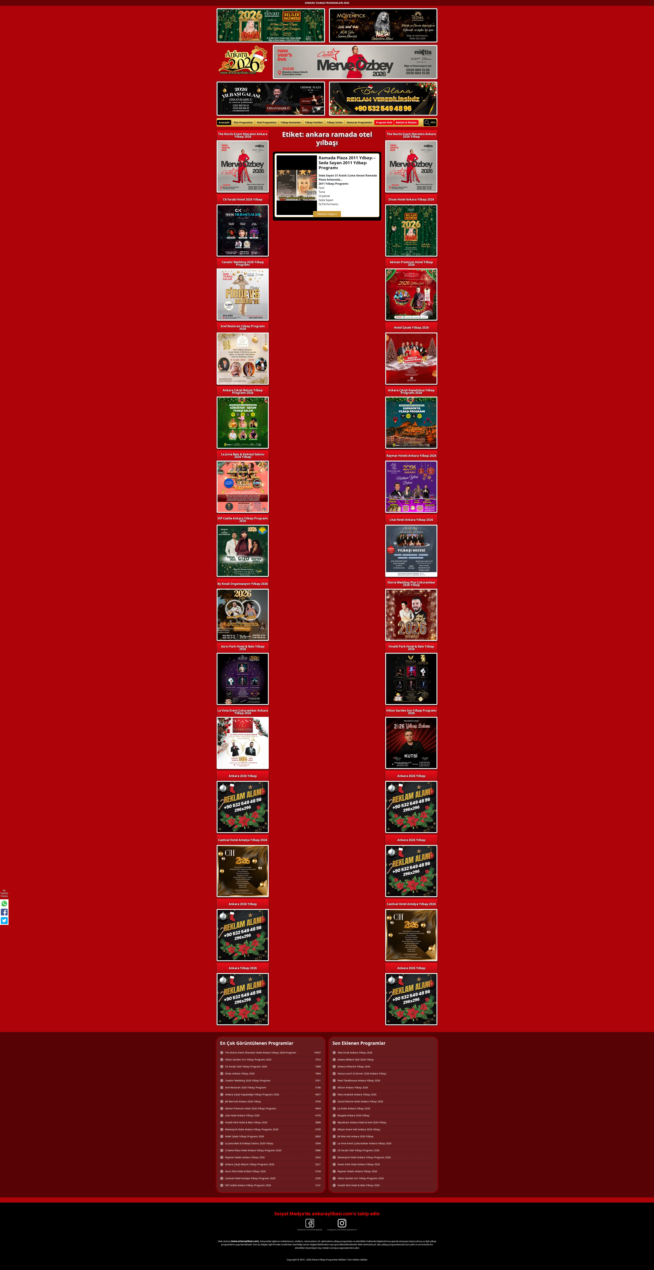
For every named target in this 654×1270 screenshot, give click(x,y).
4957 (318, 1094)
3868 (318, 1122)
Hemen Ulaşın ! (327, 214)
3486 (318, 1150)
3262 (318, 1157)
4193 (318, 1115)
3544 (318, 1143)
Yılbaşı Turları (335, 122)
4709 (318, 1101)
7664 (318, 1073)
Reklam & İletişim (406, 122)
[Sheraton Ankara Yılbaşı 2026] (355, 62)
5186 (318, 1087)
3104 (318, 1171)
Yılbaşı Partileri (314, 122)
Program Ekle (384, 122)
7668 (318, 1066)
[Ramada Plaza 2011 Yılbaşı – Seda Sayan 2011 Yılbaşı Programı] (297, 185)
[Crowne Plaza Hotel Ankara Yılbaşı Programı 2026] (270, 98)
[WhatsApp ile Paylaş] (4, 903)
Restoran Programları (359, 122)
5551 (318, 1080)
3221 (318, 1164)
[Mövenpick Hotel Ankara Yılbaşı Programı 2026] (383, 25)
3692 (318, 1136)
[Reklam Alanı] (383, 98)
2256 (318, 1178)
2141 (318, 1185)
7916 (318, 1059)
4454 (318, 1108)
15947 (317, 1052)
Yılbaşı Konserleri (291, 122)
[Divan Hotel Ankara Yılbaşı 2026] (270, 25)
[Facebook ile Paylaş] (4, 912)
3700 (318, 1129)
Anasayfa (224, 122)
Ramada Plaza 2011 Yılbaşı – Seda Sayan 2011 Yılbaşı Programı (347, 162)
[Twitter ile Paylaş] (4, 920)
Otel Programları (267, 122)
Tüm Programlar (243, 122)
